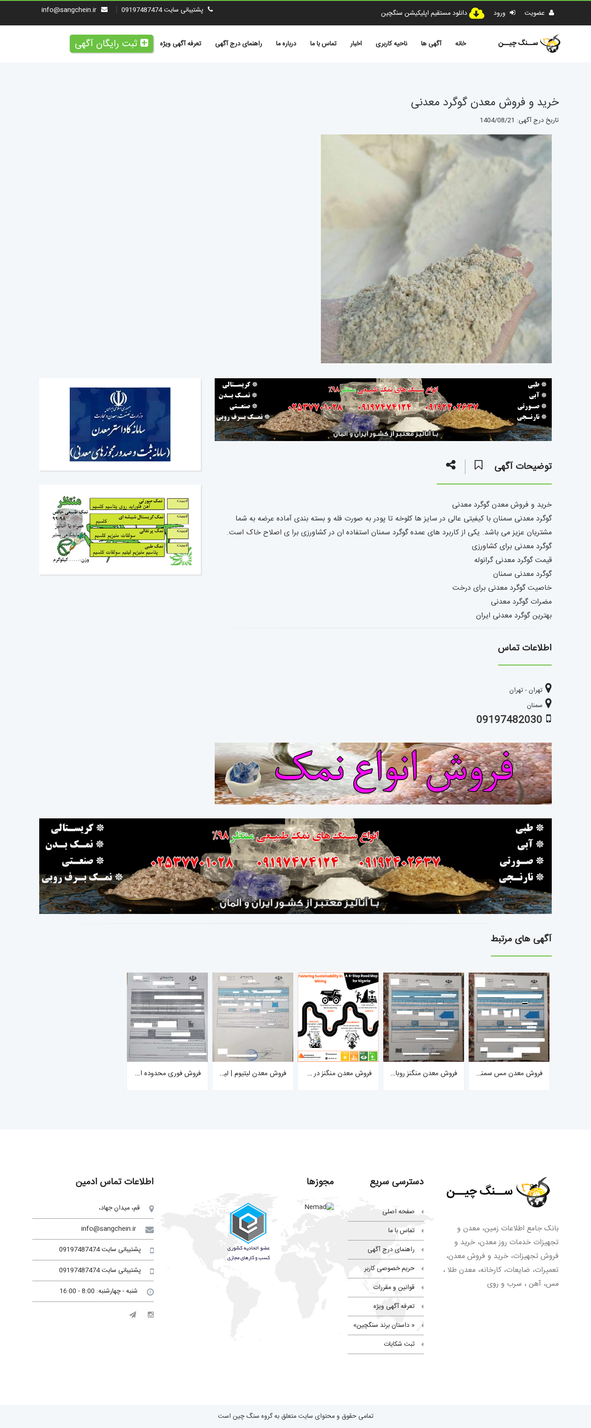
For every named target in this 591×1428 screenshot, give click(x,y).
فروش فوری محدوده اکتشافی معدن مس (144, 1073)
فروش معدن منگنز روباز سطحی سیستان (402, 1073)
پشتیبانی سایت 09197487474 (162, 10)
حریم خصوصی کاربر (389, 1268)
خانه (460, 43)
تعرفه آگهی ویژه (180, 43)
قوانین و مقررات (394, 1287)
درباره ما (286, 43)
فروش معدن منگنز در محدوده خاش (322, 1073)
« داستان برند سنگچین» (384, 1325)
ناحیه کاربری (391, 43)
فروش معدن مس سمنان (508, 1073)
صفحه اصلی (398, 1211)
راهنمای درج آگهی (238, 43)
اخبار (356, 43)
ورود (500, 13)
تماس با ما (323, 43)
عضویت (536, 13)
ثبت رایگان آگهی (106, 44)
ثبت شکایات (399, 1344)
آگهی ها (431, 43)
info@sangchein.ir (69, 10)
